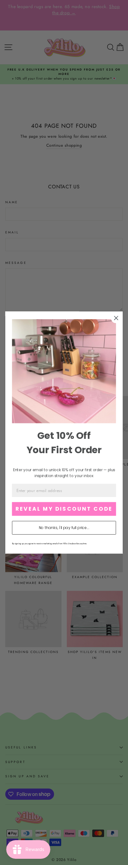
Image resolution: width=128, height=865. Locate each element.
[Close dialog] (116, 318)
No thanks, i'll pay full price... (64, 528)
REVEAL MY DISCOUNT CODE (64, 509)
